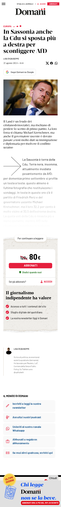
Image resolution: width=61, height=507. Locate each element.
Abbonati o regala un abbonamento (25, 441)
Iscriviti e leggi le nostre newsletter (27, 405)
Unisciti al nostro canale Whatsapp (27, 428)
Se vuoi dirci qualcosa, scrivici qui (33, 452)
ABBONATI (30, 265)
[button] (47, 63)
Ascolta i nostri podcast (27, 417)
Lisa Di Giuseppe (11, 58)
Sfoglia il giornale (25, 4)
